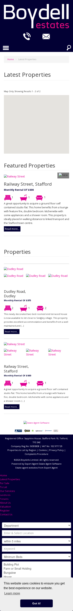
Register (5, 510)
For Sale (4, 483)
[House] (36, 577)
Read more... (12, 229)
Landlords (5, 494)
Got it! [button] (36, 603)
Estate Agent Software (50, 463)
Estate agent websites (26, 467)
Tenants (4, 498)
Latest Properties (10, 479)
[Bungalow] (36, 573)
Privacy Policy (56, 450)
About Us (5, 502)
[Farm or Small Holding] (36, 568)
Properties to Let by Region (21, 450)
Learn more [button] (12, 593)
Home (3, 475)
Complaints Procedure (36, 453)
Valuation (5, 506)
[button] (37, 138)
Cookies (43, 450)
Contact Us (6, 514)
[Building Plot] (36, 564)
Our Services (7, 491)
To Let (3, 487)
